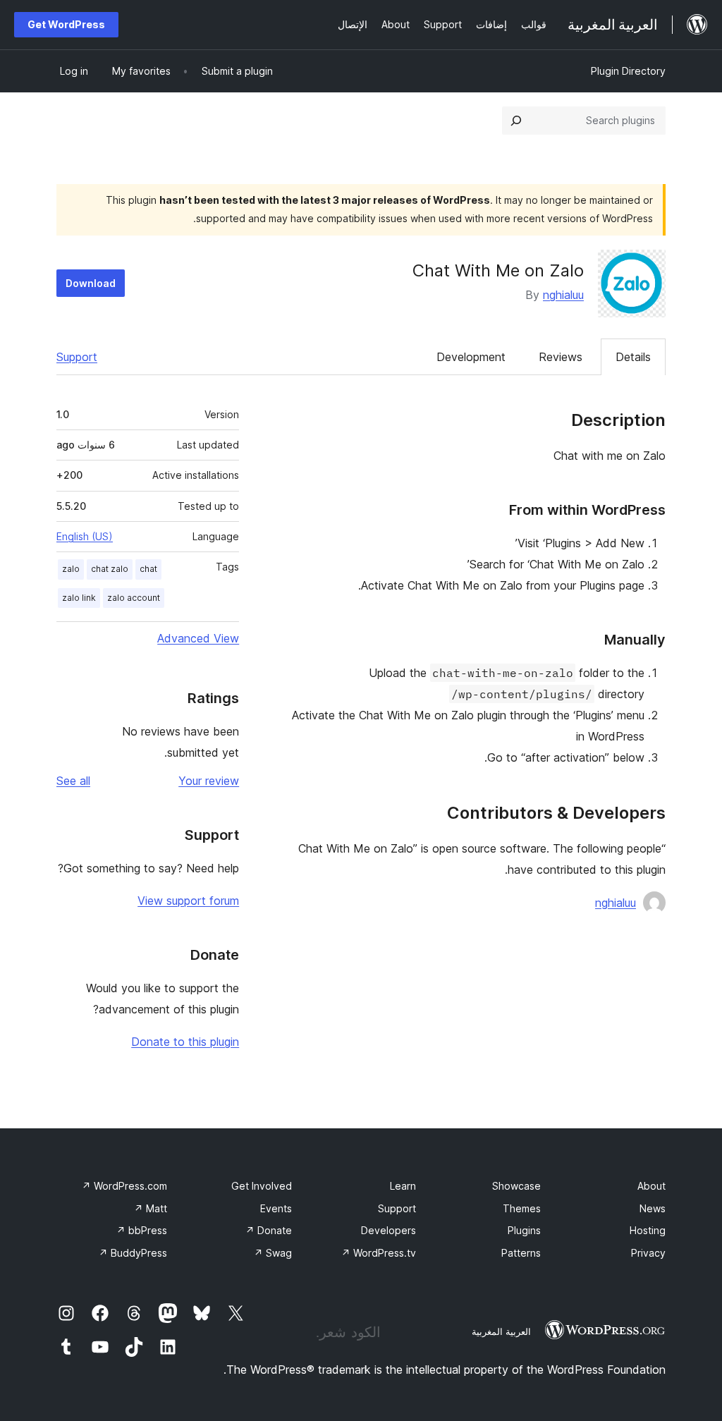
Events (276, 1208)
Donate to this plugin (185, 1042)
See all (73, 781)
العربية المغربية (501, 1331)
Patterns (521, 1253)
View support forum (188, 901)
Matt (150, 1208)
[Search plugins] (516, 120)
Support (76, 357)
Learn (403, 1186)
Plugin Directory (628, 71)
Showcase (516, 1186)
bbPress (141, 1230)
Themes (522, 1208)
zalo (71, 568)
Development (471, 357)
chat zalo (109, 568)
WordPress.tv (378, 1253)
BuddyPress (133, 1253)
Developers (388, 1230)
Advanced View (198, 638)
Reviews (560, 357)
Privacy (648, 1253)
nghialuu (563, 295)
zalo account (133, 597)
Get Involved (261, 1186)
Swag (273, 1253)
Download (91, 283)
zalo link (79, 597)
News (653, 1208)
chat (148, 568)
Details (633, 357)
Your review (208, 781)
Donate (268, 1230)
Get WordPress (66, 24)
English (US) (84, 536)
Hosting (648, 1230)
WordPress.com (124, 1186)
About (651, 1186)
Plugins (524, 1230)
